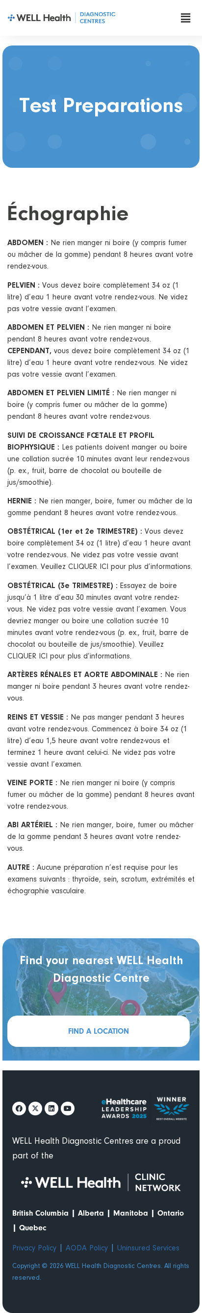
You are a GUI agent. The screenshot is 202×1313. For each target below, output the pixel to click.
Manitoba (130, 1213)
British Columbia (40, 1213)
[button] (185, 18)
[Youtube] (68, 1108)
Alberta (91, 1213)
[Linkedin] (51, 1108)
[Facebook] (19, 1108)
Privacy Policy (34, 1248)
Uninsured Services (148, 1248)
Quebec (32, 1227)
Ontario (170, 1213)
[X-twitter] (35, 1108)
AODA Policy (87, 1248)
